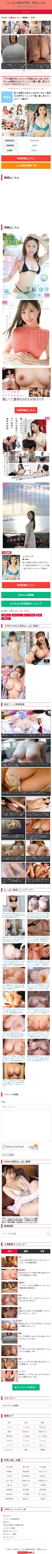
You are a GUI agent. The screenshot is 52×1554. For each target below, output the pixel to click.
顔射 (39, 615)
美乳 (26, 1423)
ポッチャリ (26, 1445)
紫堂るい (26, 1499)
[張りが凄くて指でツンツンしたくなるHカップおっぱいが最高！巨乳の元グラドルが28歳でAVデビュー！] (38, 1055)
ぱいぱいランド (9, 1537)
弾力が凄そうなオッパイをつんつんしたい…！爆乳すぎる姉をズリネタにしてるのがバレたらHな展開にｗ (38, 1010)
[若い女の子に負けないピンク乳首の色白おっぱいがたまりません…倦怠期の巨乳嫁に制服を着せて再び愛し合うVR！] (38, 911)
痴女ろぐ (6, 1522)
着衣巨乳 (9, 1436)
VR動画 (42, 1450)
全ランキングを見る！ (26, 1387)
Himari (9, 1476)
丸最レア (26, 1485)
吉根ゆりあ (26, 1481)
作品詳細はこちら (26, 158)
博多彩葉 (26, 1472)
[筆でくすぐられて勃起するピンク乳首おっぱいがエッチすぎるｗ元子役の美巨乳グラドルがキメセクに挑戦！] (38, 983)
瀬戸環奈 (26, 1490)
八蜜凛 (42, 1499)
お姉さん (6, 615)
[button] (11, 70)
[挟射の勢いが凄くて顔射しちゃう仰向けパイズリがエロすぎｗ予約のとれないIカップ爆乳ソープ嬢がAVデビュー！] (38, 959)
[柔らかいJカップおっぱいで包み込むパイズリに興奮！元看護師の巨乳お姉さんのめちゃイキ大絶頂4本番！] (38, 935)
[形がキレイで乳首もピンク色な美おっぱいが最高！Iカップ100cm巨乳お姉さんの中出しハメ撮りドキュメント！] (14, 1079)
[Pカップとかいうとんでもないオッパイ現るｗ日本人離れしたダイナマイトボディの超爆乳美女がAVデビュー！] (14, 1007)
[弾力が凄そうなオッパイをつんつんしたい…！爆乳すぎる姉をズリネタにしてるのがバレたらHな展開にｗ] (38, 1007)
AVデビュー (17, 615)
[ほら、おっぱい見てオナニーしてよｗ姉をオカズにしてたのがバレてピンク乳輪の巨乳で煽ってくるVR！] (38, 1031)
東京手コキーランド (10, 1531)
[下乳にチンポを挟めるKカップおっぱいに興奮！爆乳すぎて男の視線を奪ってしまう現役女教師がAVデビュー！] (14, 1031)
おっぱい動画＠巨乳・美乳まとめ (26, 2)
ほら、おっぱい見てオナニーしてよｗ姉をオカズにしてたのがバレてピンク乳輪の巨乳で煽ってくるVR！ (38, 1034)
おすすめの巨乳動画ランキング (26, 603)
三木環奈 (26, 1494)
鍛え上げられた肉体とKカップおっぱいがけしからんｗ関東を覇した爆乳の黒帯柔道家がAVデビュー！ (14, 915)
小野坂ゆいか (43, 1481)
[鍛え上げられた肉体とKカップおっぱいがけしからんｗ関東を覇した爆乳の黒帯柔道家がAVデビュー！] (14, 911)
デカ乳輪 (26, 1436)
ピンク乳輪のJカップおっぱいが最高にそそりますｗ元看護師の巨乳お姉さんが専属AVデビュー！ (14, 987)
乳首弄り (26, 1432)
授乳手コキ (42, 1432)
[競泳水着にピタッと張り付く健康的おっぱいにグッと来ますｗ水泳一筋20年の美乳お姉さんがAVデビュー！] (14, 935)
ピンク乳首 (30, 615)
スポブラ (9, 1441)
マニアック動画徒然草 (11, 1519)
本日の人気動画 (26, 595)
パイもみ (26, 1427)
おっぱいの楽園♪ (9, 1528)
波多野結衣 (26, 1476)
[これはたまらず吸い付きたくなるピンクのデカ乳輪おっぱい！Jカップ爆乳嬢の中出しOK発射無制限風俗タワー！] (14, 959)
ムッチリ (9, 1445)
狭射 (9, 1432)
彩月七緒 (26, 1467)
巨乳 (9, 1423)
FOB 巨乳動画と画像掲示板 (13, 1525)
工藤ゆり (34, 150)
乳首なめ (42, 1427)
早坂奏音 (42, 1490)
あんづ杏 (9, 1481)
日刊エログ (7, 1516)
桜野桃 (9, 1472)
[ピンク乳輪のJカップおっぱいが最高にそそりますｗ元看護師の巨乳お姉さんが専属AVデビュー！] (14, 983)
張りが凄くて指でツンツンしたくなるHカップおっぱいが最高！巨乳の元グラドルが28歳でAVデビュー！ (38, 1058)
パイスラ (42, 1441)
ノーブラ (26, 1441)
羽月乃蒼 (9, 1467)
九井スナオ (42, 1472)
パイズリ (9, 1427)
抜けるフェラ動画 (9, 1534)
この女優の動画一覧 (26, 165)
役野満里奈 (9, 1499)
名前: (3, 1102)
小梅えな (42, 1476)
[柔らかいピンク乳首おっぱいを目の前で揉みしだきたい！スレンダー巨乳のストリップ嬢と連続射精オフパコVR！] (14, 1055)
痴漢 (26, 1450)
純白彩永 (9, 1494)
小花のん (9, 1485)
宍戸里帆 (42, 1467)
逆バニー (42, 1445)
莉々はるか (42, 1494)
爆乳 (42, 1423)
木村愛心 (9, 1490)
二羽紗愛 (42, 1485)
